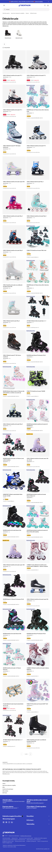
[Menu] (4, 5)
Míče (4, 787)
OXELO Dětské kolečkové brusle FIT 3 (12, 75)
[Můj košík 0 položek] (47, 5)
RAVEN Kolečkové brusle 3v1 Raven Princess (12, 668)
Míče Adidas (5, 790)
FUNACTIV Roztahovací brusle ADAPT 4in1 (37, 704)
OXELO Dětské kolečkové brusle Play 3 (13, 216)
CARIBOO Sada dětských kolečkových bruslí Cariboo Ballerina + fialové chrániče (37, 565)
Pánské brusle (8, 38)
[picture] (14, 62)
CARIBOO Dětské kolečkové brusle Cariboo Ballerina (38, 668)
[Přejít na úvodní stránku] (24, 5)
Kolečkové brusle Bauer (8, 789)
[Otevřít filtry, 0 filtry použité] (4, 44)
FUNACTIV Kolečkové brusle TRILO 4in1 (36, 250)
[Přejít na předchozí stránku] (21, 754)
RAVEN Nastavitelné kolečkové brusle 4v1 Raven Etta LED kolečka (37, 531)
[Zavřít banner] (48, 2)
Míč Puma (5, 792)
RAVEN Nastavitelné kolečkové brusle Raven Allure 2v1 (36, 495)
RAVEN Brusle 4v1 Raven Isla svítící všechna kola (38, 110)
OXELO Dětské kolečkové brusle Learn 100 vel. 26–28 (38, 459)
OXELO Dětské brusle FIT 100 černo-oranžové (12, 356)
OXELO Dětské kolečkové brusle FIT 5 (36, 145)
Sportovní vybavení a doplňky (9, 785)
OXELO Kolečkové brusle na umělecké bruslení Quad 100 (13, 285)
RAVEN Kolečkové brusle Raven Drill (12, 530)
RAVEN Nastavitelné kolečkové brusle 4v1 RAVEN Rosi (37, 424)
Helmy (4, 783)
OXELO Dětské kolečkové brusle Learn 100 (14, 564)
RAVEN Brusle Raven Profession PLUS (36, 355)
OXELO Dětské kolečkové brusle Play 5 (36, 216)
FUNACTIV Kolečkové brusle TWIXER (36, 391)
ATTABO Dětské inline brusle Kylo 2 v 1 (36, 321)
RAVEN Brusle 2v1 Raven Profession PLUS (13, 599)
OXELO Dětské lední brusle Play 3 (35, 181)
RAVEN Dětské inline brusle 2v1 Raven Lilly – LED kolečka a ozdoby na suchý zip (14, 392)
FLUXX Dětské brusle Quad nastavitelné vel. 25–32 (13, 704)
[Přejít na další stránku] (30, 754)
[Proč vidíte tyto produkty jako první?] (3, 47)
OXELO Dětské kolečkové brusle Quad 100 (14, 181)
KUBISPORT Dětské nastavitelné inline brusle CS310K (13, 495)
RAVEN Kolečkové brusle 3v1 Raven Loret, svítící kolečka (13, 459)
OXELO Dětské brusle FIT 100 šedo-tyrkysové (12, 146)
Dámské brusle (19, 38)
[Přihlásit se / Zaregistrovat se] (44, 5)
